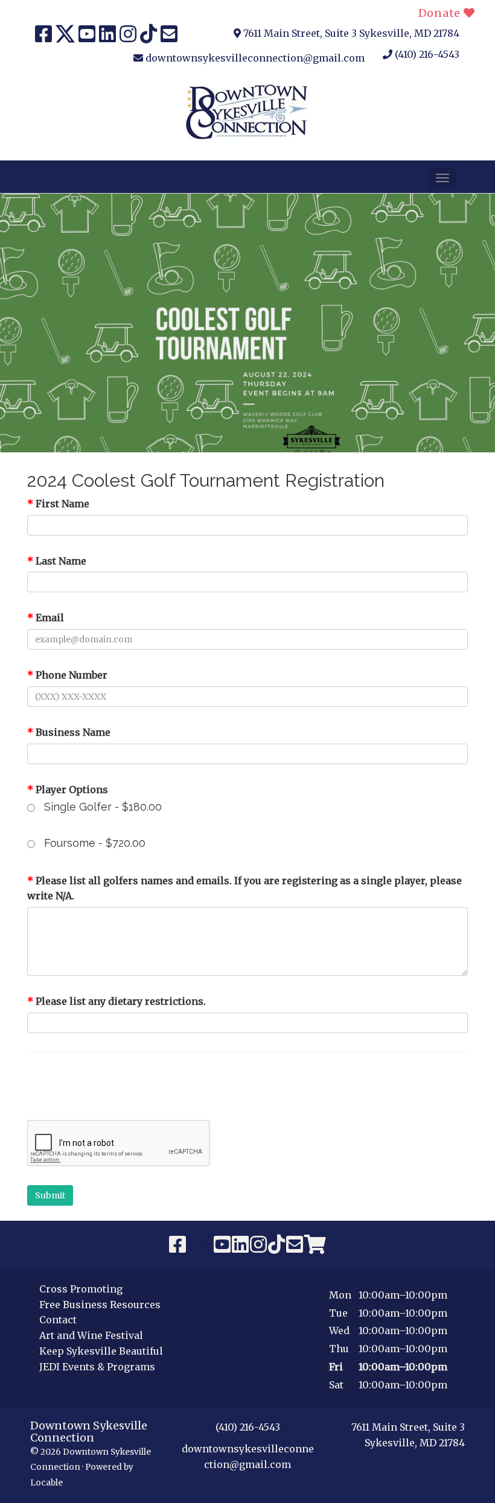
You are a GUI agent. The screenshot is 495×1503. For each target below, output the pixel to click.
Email (45, 618)
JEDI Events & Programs (97, 1367)
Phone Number (67, 675)
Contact (58, 1320)
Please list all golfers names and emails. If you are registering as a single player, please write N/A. (244, 888)
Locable (46, 1483)
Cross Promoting (81, 1289)
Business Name (68, 732)
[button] (442, 178)
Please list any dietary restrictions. (116, 1001)
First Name (58, 504)
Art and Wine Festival (91, 1335)
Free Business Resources (100, 1305)
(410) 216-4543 (427, 54)
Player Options (67, 789)
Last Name (56, 561)
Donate (441, 13)
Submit (50, 1195)
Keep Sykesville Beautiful (101, 1351)
